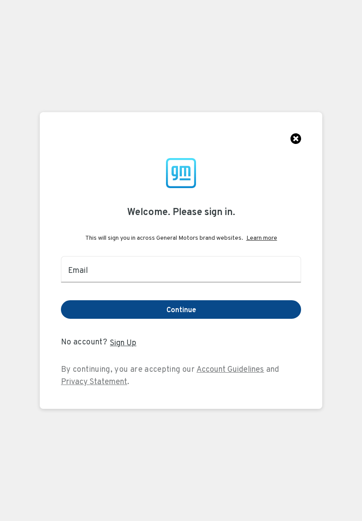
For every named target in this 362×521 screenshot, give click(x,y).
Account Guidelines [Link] (230, 369)
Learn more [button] (261, 238)
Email (78, 270)
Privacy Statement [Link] (94, 381)
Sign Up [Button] (123, 342)
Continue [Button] (181, 309)
